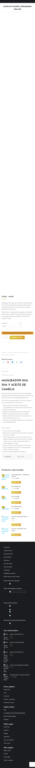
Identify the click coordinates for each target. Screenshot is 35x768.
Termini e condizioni (8, 760)
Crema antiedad (7, 557)
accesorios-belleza (11, 352)
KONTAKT (6, 719)
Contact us (6, 730)
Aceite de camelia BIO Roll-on (19, 516)
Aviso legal (6, 696)
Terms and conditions (9, 740)
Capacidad (4, 323)
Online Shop (6, 727)
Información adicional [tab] (8, 375)
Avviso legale (7, 757)
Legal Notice (7, 736)
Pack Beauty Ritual (16, 506)
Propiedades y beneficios (10, 573)
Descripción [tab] (5, 371)
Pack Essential (15, 496)
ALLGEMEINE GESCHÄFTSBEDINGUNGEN (14, 713)
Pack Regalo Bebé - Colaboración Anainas (20, 475)
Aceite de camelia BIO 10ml (18, 528)
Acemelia (12, 354)
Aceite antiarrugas (8, 566)
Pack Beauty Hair (16, 486)
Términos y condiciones (9, 699)
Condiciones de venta (9, 702)
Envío (5, 692)
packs (27, 352)
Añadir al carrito (17, 337)
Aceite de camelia (21, 352)
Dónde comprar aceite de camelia (11, 576)
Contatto (6, 753)
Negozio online (7, 750)
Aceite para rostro (8, 550)
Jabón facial (6, 560)
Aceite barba (7, 570)
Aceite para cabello (8, 553)
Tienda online (7, 689)
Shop (5, 709)
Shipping (6, 733)
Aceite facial (7, 547)
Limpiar (20, 322)
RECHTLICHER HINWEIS (10, 716)
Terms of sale (7, 743)
